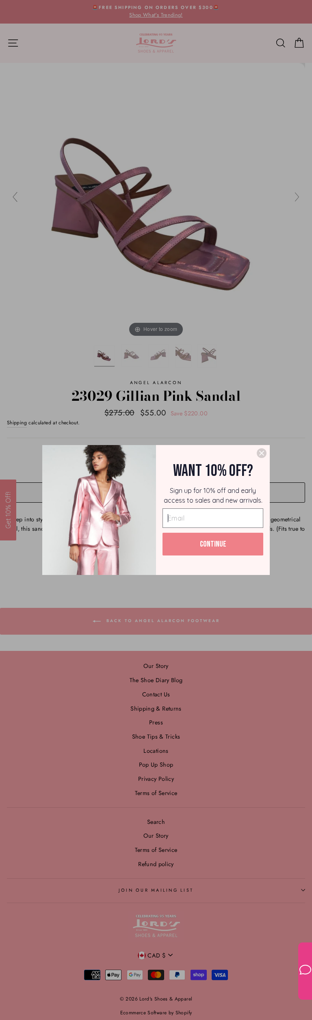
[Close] (261, 453)
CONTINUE (213, 544)
